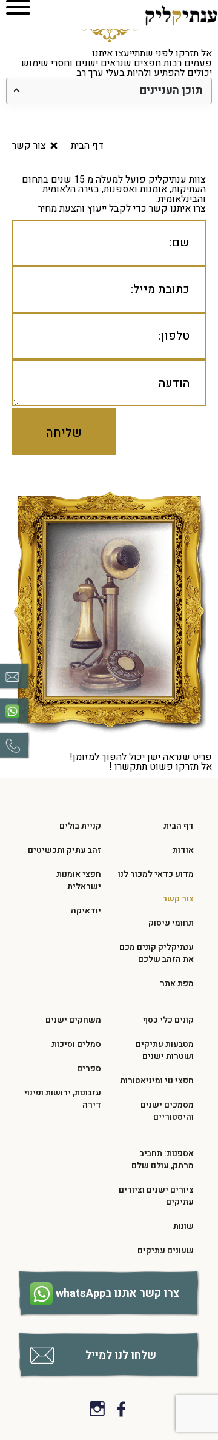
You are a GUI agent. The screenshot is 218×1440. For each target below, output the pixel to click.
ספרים (89, 1068)
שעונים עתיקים (165, 1250)
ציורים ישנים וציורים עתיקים (156, 1195)
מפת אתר (177, 983)
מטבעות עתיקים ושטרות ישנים (165, 1050)
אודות (183, 850)
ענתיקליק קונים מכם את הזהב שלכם (156, 953)
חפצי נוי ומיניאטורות (157, 1080)
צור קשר (178, 898)
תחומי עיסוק (171, 923)
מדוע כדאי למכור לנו (156, 874)
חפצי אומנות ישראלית (78, 880)
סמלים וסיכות (76, 1044)
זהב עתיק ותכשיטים (64, 850)
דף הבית (179, 825)
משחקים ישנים (73, 1020)
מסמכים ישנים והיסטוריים (167, 1111)
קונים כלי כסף (168, 1020)
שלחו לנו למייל (120, 1355)
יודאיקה (86, 910)
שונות (183, 1226)
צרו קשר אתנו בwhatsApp (117, 1293)
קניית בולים (80, 825)
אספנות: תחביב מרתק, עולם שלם (162, 1159)
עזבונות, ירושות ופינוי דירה (62, 1098)
